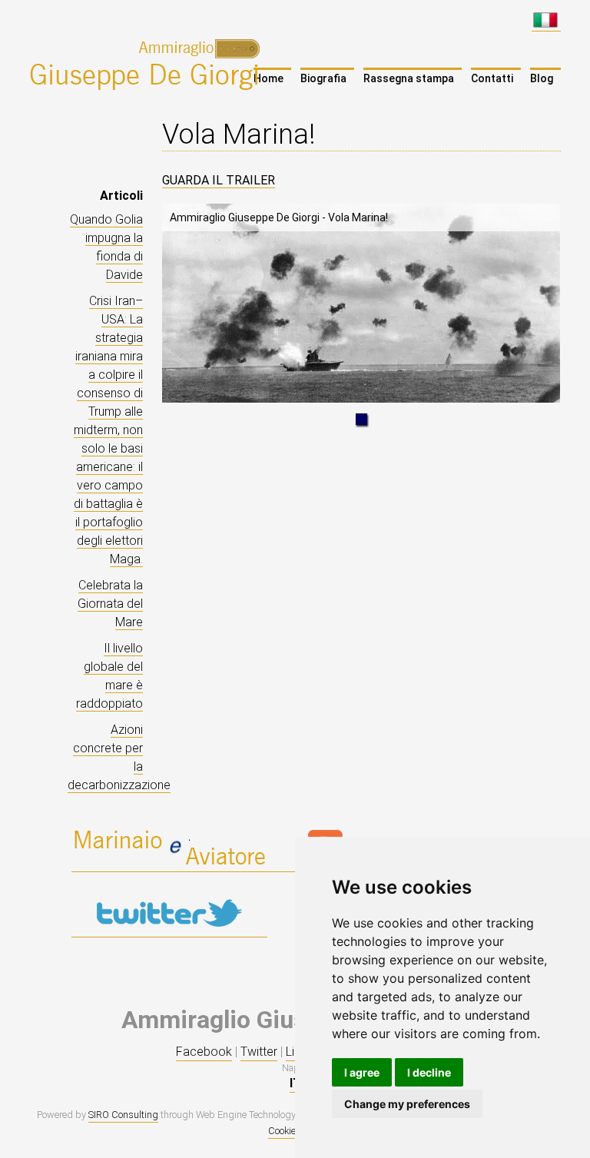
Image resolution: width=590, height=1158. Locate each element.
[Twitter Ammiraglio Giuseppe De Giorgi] (169, 929)
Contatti (492, 78)
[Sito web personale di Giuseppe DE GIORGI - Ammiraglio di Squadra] (148, 63)
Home (268, 78)
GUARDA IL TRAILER (218, 180)
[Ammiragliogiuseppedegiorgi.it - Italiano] (546, 24)
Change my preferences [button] (407, 1103)
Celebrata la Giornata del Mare (110, 603)
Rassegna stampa (408, 78)
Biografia (323, 78)
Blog (541, 78)
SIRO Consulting (123, 1114)
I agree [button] (362, 1072)
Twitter (258, 1051)
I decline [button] (429, 1072)
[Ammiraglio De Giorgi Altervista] (169, 864)
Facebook (204, 1051)
